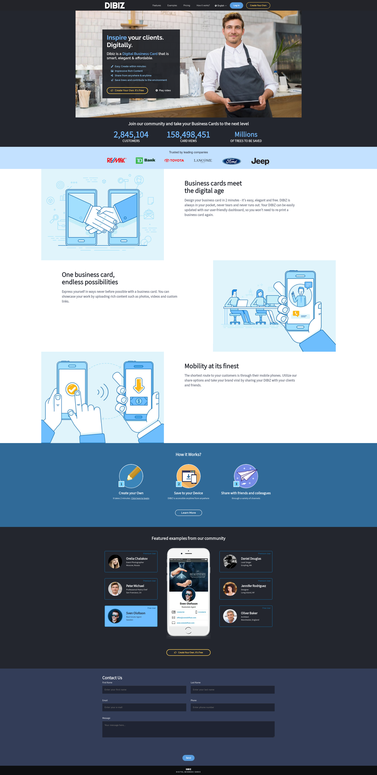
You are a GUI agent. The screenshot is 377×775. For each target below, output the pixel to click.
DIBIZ (115, 5)
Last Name (195, 682)
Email (105, 700)
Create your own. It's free (129, 90)
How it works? (203, 5)
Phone (193, 700)
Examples (172, 5)
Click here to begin (140, 498)
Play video (164, 90)
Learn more (188, 512)
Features (157, 5)
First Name (107, 682)
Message (106, 718)
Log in (236, 5)
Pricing (186, 5)
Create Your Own (258, 5)
